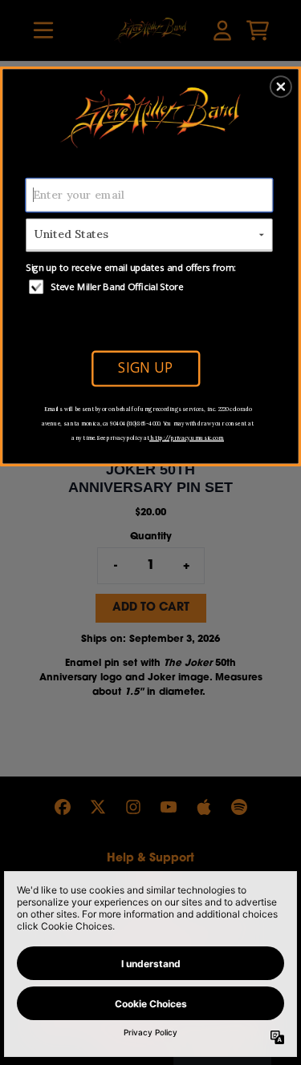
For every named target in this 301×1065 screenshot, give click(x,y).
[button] (281, 86)
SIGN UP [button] (145, 367)
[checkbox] (151, 286)
